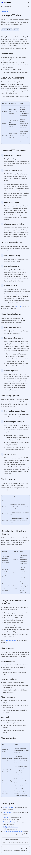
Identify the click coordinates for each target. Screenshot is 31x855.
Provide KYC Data (8, 807)
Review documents (11, 202)
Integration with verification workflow (13, 601)
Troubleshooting (8, 738)
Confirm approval (10, 286)
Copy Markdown (8, 29)
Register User (7, 812)
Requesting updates (10, 395)
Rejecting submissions (11, 314)
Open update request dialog (14, 411)
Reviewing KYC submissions (13, 150)
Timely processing (8, 697)
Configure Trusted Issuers (10, 827)
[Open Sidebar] (28, 2)
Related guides (8, 803)
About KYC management (12, 78)
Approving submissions (11, 242)
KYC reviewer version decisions (12, 831)
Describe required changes (14, 422)
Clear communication (9, 679)
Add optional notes (11, 266)
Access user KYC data (12, 155)
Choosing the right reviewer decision (13, 532)
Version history (8, 479)
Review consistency (8, 661)
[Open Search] (25, 2)
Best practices (7, 648)
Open (15, 29)
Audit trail (5, 717)
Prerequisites (7, 53)
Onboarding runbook (10, 640)
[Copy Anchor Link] (14, 54)
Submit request (10, 454)
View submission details (13, 170)
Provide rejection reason (13, 338)
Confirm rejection (10, 371)
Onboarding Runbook (9, 822)
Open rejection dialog (12, 327)
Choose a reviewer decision (14, 224)
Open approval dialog (12, 255)
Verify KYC (18, 306)
